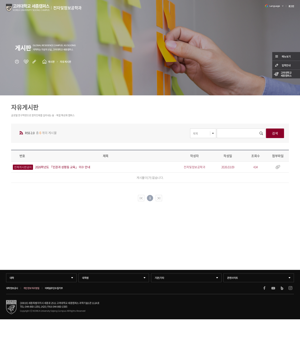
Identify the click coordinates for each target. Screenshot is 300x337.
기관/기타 (159, 277)
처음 (141, 198)
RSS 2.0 (30, 133)
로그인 (291, 6)
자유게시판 (65, 61)
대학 (12, 277)
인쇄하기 (19, 61)
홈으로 (44, 61)
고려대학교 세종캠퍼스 (286, 74)
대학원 (85, 277)
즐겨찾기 (28, 61)
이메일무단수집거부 (54, 288)
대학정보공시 (12, 288)
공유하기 (36, 61)
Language (274, 6)
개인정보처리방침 (31, 288)
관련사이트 (232, 277)
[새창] (264, 288)
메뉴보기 (286, 56)
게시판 (51, 61)
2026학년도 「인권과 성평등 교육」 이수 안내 (62, 167)
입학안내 (286, 65)
